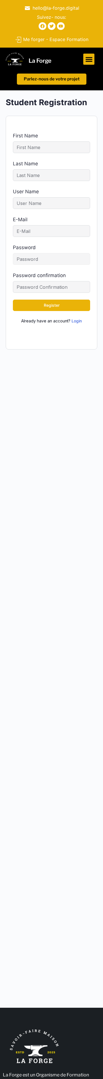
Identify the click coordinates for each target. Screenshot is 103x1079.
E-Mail (20, 219)
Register (52, 305)
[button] (88, 59)
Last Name (25, 163)
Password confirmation (39, 275)
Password (24, 247)
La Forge (40, 60)
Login (77, 320)
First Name (25, 136)
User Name (26, 191)
